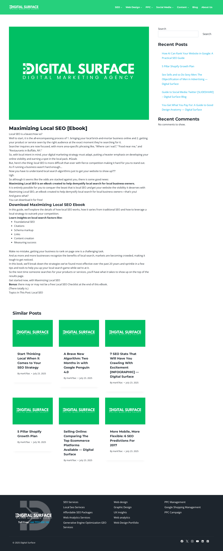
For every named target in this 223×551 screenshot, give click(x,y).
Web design (121, 502)
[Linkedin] (202, 541)
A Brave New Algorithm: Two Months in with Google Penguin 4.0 (77, 363)
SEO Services (70, 502)
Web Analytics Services (76, 517)
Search (162, 28)
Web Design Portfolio (126, 522)
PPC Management (175, 502)
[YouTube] (197, 541)
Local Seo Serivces (74, 507)
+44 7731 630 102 (39, 522)
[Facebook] (182, 541)
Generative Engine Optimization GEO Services (84, 525)
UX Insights (120, 512)
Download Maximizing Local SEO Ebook (47, 204)
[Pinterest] (207, 541)
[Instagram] (192, 541)
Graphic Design (123, 507)
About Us (206, 7)
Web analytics (122, 517)
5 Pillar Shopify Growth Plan (178, 66)
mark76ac (25, 373)
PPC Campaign (173, 512)
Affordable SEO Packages (78, 512)
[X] (187, 541)
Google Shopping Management (182, 507)
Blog (195, 7)
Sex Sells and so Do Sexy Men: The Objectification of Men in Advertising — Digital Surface (185, 79)
